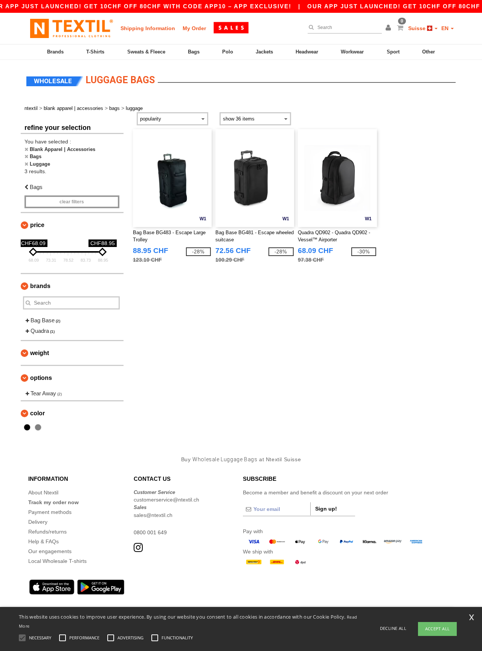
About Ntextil (43, 492)
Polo (227, 52)
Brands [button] (40, 286)
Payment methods (50, 512)
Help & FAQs (43, 541)
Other (428, 52)
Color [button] (37, 413)
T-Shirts (95, 52)
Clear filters (71, 201)
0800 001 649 (150, 532)
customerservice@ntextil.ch (166, 500)
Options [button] (41, 378)
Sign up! (326, 509)
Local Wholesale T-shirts (57, 561)
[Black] (27, 427)
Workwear (352, 52)
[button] (389, 28)
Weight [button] (39, 353)
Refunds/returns (47, 532)
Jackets (264, 52)
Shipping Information (147, 28)
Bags (194, 52)
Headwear (307, 52)
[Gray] (38, 427)
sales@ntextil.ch (153, 515)
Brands (55, 52)
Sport (393, 52)
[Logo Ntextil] (71, 28)
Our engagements (50, 551)
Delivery (37, 522)
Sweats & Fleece (146, 52)
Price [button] (37, 225)
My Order (194, 28)
